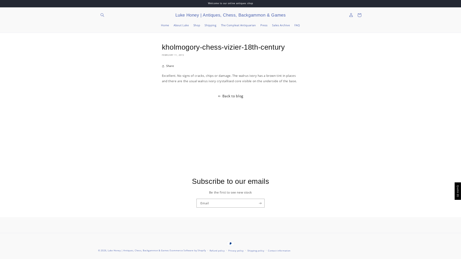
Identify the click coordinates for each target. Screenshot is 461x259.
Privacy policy (236, 250)
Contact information (279, 250)
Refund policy (217, 250)
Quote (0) (458, 191)
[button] (102, 15)
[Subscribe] (260, 203)
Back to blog (232, 96)
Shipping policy (255, 250)
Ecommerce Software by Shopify (188, 250)
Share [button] (170, 66)
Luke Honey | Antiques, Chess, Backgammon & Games (138, 250)
